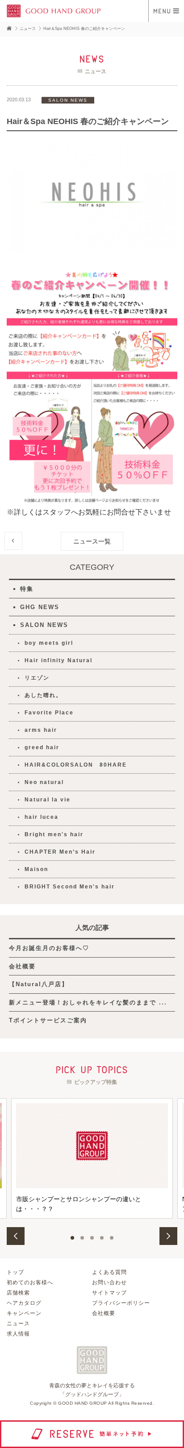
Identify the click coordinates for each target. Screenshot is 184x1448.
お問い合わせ (109, 1282)
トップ (15, 1272)
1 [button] (72, 1238)
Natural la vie (48, 800)
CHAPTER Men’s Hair (60, 852)
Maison (36, 869)
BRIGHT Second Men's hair (70, 887)
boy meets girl (49, 643)
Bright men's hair (54, 834)
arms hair (41, 730)
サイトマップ (109, 1293)
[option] (92, 1158)
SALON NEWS (44, 625)
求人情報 (18, 1334)
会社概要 (22, 966)
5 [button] (111, 1238)
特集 (26, 588)
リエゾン (37, 678)
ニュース (18, 1323)
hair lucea (42, 817)
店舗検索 (18, 1293)
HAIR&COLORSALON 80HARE (76, 765)
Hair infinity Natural (58, 660)
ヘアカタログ (24, 1303)
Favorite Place (49, 712)
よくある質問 (109, 1272)
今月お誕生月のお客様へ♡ (49, 948)
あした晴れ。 (43, 695)
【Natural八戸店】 (38, 984)
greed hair (42, 747)
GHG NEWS (39, 607)
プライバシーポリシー (121, 1303)
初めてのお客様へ (30, 1282)
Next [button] (168, 1236)
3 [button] (92, 1238)
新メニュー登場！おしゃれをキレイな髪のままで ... (88, 1002)
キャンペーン (24, 1313)
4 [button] (102, 1238)
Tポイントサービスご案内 (48, 1020)
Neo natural (44, 782)
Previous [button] (16, 1236)
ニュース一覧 (92, 541)
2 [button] (82, 1238)
